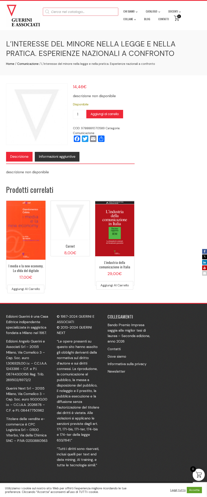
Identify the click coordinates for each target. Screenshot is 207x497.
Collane (128, 19)
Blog (147, 19)
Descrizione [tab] (19, 156)
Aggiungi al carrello (105, 114)
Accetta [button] (194, 490)
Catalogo (151, 11)
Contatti (163, 19)
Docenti (173, 11)
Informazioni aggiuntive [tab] (57, 156)
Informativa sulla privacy (127, 364)
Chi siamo (129, 11)
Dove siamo (117, 356)
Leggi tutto (178, 490)
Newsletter (116, 371)
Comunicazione (28, 64)
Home (10, 64)
